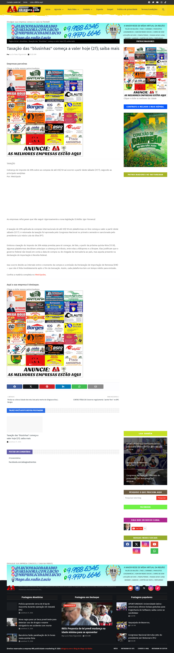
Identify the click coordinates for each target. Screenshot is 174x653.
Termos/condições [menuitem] (149, 9)
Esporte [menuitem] (99, 9)
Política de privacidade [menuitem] (127, 9)
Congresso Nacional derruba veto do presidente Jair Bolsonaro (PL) (143, 477)
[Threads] (127, 551)
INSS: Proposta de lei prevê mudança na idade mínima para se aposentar (83, 630)
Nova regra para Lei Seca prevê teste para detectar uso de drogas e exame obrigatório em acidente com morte (37, 622)
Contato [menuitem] (86, 9)
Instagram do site (127, 648)
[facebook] (149, 2)
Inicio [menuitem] (48, 9)
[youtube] (157, 2)
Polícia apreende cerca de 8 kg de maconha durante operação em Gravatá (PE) (37, 607)
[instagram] (161, 2)
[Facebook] (145, 551)
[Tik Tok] (163, 544)
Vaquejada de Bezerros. (137, 462)
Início (25, 2)
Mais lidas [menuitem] (72, 9)
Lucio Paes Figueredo (18, 54)
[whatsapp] (154, 551)
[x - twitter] (153, 2)
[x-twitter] (136, 544)
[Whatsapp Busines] (163, 551)
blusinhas (23, 41)
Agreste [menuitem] (57, 9)
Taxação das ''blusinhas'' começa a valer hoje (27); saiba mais (22, 437)
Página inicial (14, 41)
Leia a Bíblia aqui (36, 2)
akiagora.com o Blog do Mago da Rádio (76, 649)
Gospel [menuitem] (110, 9)
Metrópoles (40, 274)
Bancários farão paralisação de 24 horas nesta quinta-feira (37, 637)
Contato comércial (14, 2)
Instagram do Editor (159, 648)
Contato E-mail (143, 648)
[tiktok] (165, 2)
